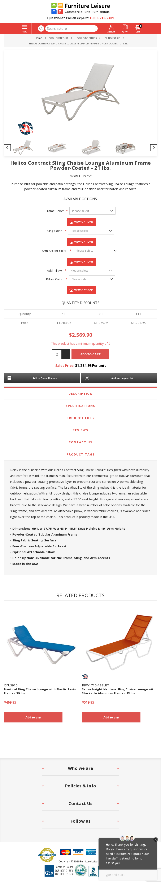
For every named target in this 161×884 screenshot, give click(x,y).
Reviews (80, 430)
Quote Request (125, 28)
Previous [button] (7, 147)
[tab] (80, 394)
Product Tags (80, 454)
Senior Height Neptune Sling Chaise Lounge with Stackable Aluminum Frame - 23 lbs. (118, 691)
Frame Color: (54, 211)
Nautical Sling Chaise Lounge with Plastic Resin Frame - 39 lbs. (40, 691)
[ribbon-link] (85, 677)
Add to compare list (122, 378)
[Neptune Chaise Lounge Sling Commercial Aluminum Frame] (119, 642)
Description (81, 394)
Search (41, 28)
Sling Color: (54, 231)
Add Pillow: (54, 270)
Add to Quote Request (44, 378)
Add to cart (90, 354)
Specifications (80, 406)
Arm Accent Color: (54, 251)
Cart (140, 25)
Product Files (81, 418)
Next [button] (153, 147)
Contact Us (80, 442)
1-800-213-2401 (102, 18)
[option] (29, 147)
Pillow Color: (54, 279)
